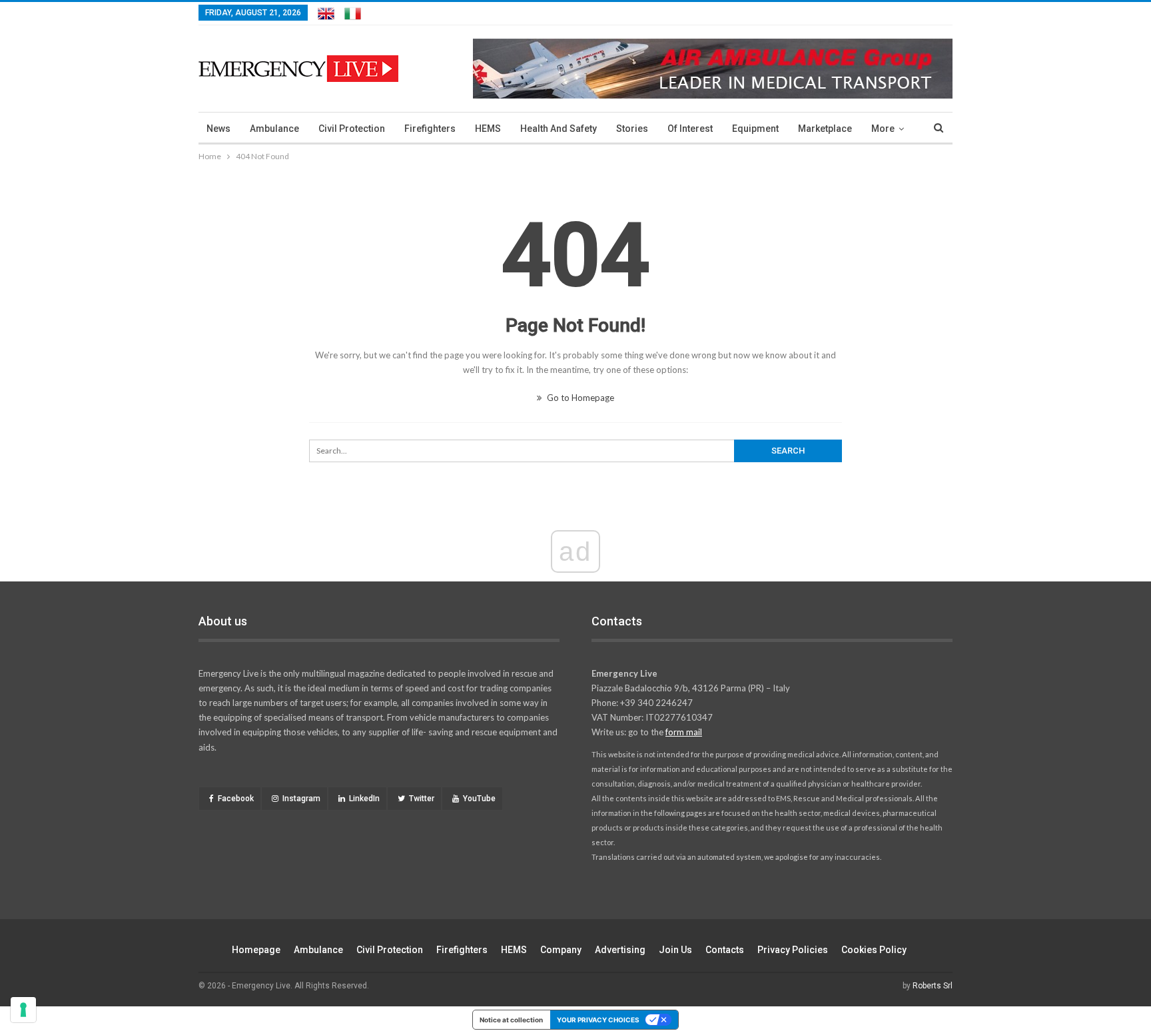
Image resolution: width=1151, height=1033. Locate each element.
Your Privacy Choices (598, 1020)
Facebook (236, 798)
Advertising (620, 949)
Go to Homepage (579, 397)
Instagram (301, 798)
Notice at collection (511, 1020)
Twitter (421, 798)
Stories (632, 128)
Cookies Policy (874, 949)
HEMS (488, 128)
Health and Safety (558, 128)
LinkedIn (364, 798)
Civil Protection (351, 128)
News (218, 128)
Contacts (724, 949)
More (883, 128)
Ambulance (274, 128)
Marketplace (825, 128)
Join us (675, 949)
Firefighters (430, 128)
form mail (683, 732)
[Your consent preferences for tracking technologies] (23, 1009)
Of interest (690, 128)
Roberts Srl (933, 985)
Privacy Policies (792, 949)
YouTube (479, 798)
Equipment (755, 128)
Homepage (256, 949)
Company (560, 949)
